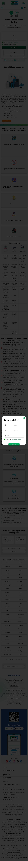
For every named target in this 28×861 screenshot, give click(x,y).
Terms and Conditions (16, 439)
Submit (14, 444)
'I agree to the (13, 439)
